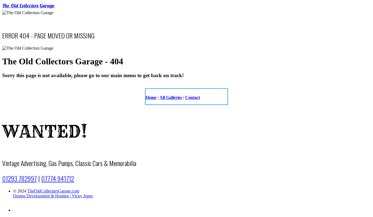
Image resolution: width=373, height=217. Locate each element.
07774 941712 (57, 178)
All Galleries (170, 97)
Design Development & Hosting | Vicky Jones (53, 196)
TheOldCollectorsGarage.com (53, 191)
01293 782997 (19, 178)
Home (151, 97)
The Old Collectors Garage (28, 6)
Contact (192, 97)
